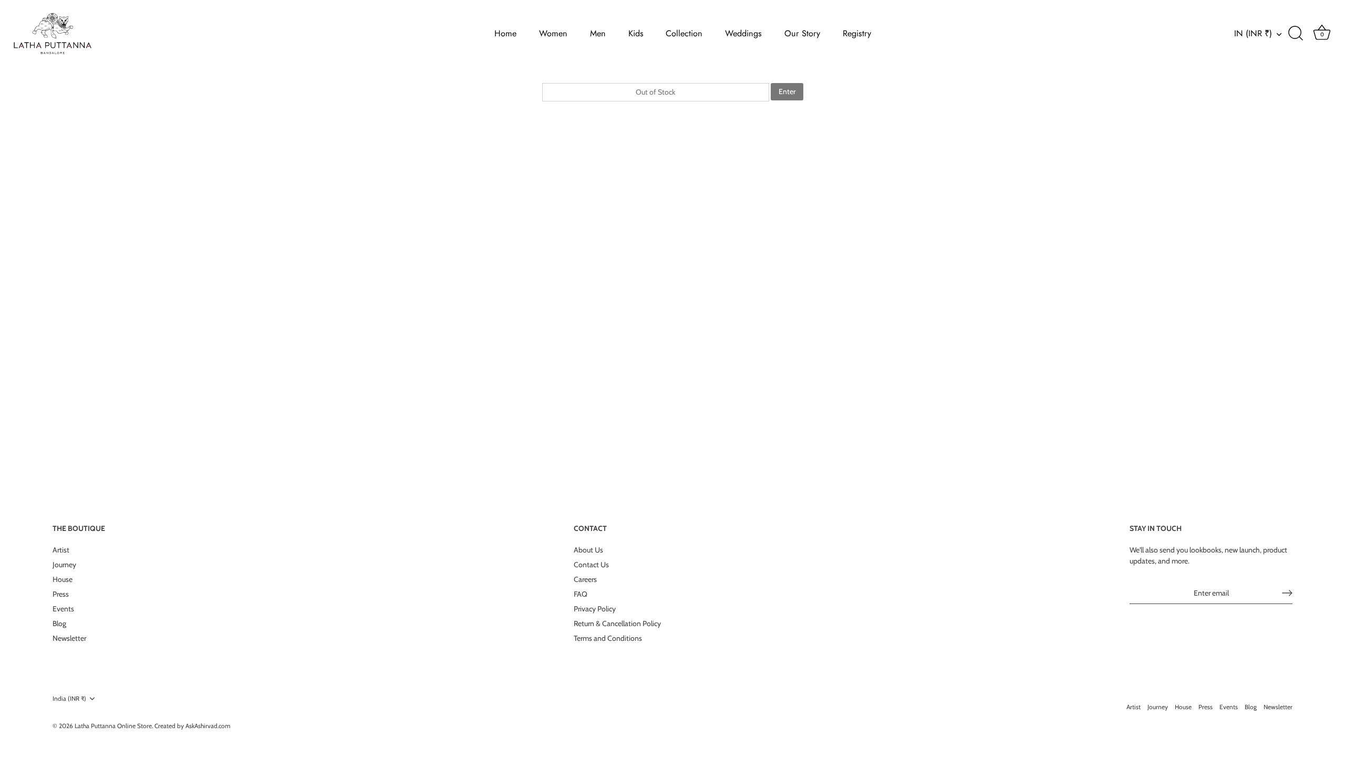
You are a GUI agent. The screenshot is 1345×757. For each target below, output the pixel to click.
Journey (64, 564)
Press (61, 594)
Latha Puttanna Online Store (113, 726)
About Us (588, 550)
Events (63, 608)
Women (553, 33)
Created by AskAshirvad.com (192, 726)
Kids (636, 33)
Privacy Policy (595, 608)
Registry (857, 33)
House (63, 579)
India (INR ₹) (69, 698)
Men (598, 33)
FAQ (580, 594)
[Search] (1295, 33)
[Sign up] (1287, 593)
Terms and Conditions (608, 638)
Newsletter (69, 638)
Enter (787, 91)
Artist (61, 550)
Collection (684, 33)
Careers (585, 579)
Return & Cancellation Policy (617, 623)
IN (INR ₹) (1253, 33)
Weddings (743, 33)
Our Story (802, 33)
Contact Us (591, 564)
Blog (59, 623)
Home (505, 33)
